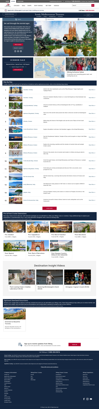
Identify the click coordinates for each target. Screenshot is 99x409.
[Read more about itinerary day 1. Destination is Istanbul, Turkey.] (49, 90)
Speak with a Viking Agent (10, 376)
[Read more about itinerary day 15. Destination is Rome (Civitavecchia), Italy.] (49, 200)
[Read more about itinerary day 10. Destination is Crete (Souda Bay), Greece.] (49, 161)
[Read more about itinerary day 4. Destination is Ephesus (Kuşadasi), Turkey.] (49, 114)
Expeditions (20, 1)
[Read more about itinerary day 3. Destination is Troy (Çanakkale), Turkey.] (49, 106)
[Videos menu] (60, 5)
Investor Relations (8, 390)
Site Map (6, 393)
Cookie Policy (7, 400)
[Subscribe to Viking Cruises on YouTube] (91, 399)
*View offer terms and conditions (49, 367)
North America (59, 378)
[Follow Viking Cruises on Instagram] (87, 399)
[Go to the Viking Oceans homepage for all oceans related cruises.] (8, 5)
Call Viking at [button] (79, 1)
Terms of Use (7, 397)
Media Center (7, 386)
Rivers (7, 1)
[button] (21, 51)
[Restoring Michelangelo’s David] (49, 277)
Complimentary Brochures (56, 1)
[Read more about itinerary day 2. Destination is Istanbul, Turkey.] (49, 98)
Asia (32, 376)
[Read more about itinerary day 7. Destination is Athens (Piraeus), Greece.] (49, 137)
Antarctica (85, 374)
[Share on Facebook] (15, 51)
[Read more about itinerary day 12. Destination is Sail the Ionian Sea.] (49, 177)
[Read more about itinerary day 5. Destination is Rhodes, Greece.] (49, 122)
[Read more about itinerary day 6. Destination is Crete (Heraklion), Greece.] (49, 129)
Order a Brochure (8, 378)
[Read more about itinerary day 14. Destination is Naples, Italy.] (49, 193)
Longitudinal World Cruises (89, 384)
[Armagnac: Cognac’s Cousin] (77, 277)
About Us (6, 388)
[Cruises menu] (21, 5)
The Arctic (85, 376)
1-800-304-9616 (89, 10)
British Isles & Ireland (60, 376)
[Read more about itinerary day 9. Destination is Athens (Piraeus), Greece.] (49, 153)
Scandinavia (58, 374)
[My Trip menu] (53, 5)
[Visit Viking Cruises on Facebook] (84, 399)
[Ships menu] (33, 5)
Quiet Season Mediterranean (62, 384)
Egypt (32, 378)
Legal (5, 395)
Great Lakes (85, 378)
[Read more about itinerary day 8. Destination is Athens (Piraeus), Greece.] (49, 145)
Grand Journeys (59, 391)
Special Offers (7, 379)
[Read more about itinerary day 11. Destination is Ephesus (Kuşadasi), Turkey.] (49, 169)
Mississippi (33, 379)
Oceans (13, 1)
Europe (32, 374)
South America (59, 381)
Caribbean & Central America (62, 379)
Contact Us (6, 374)
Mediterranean (59, 383)
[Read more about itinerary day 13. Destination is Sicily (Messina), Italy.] (49, 185)
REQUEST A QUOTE (18, 48)
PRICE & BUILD (18, 44)
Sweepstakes (7, 381)
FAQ (5, 384)
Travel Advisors (7, 383)
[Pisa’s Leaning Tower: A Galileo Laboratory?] (21, 277)
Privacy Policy (7, 398)
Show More (49, 208)
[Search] (92, 5)
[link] (16, 6)
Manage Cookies (8, 402)
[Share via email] (18, 51)
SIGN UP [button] (74, 344)
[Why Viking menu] (44, 5)
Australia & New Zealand (61, 388)
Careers (6, 391)
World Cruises (59, 390)
